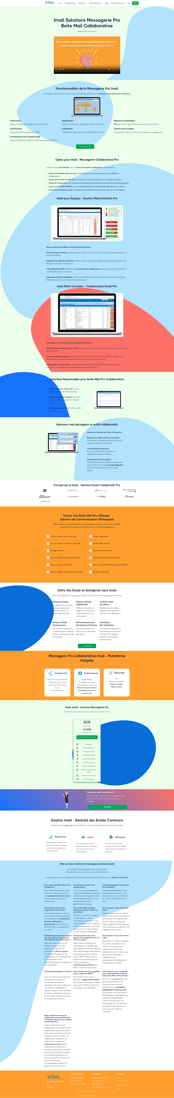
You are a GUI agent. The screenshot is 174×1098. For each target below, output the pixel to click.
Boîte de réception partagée (101, 1087)
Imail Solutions (117, 979)
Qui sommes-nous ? (121, 1081)
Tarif (129, 3)
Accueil (59, 3)
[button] (82, 3)
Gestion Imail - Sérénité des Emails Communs (87, 820)
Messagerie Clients (98, 1084)
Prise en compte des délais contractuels (65, 543)
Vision (90, 837)
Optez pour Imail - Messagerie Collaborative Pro (87, 159)
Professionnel (91, 673)
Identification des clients (102, 550)
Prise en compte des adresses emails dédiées (110, 565)
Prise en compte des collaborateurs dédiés (66, 572)
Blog (107, 3)
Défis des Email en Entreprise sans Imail (87, 590)
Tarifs (118, 1088)
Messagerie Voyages (77, 1077)
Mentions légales (121, 1085)
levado (95, 1095)
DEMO (135, 3)
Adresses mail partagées (72, 424)
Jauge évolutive (87, 679)
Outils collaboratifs (89, 748)
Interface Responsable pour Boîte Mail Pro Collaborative (87, 379)
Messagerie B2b (97, 1080)
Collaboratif (61, 673)
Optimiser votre (57, 167)
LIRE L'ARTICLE (87, 646)
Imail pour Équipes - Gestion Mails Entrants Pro (87, 198)
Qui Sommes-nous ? (118, 3)
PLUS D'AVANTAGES (85, 146)
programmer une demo (87, 737)
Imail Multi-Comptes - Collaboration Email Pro (87, 286)
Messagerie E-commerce (78, 1084)
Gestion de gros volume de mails (63, 536)
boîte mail (68, 825)
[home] (49, 2)
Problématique (70, 3)
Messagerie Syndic (76, 1080)
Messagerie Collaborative (100, 1077)
